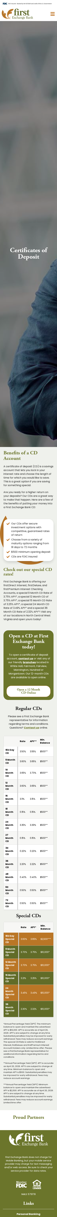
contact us (25, 658)
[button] (52, 14)
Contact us (31, 727)
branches (29, 662)
